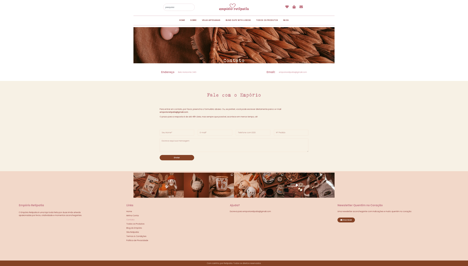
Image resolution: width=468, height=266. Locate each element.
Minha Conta (132, 215)
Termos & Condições (136, 236)
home (182, 20)
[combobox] (179, 7)
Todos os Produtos (135, 223)
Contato (130, 219)
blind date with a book (238, 20)
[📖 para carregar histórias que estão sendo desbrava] (322, 185)
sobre (193, 20)
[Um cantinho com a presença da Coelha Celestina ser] (196, 185)
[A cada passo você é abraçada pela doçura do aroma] (221, 185)
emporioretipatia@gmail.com (293, 72)
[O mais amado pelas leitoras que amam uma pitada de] (146, 185)
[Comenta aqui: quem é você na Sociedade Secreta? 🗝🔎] (296, 185)
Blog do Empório (134, 228)
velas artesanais (211, 20)
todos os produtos (267, 20)
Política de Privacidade (137, 240)
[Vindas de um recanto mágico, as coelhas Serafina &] (246, 185)
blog (286, 20)
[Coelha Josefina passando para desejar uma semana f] (171, 185)
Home (129, 211)
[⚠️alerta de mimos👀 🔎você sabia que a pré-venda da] (271, 185)
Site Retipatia (132, 232)
